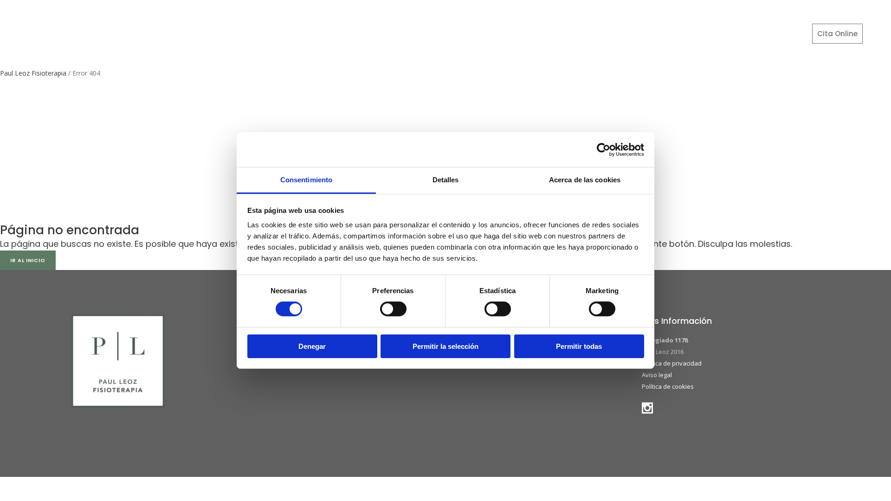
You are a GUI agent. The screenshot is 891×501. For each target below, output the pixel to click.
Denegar (312, 346)
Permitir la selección (445, 346)
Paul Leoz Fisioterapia (33, 73)
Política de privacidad (672, 363)
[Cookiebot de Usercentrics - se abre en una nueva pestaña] (603, 149)
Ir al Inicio (27, 260)
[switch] (393, 309)
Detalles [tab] (446, 180)
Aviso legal (657, 375)
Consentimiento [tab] (306, 180)
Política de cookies (668, 386)
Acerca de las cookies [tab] (584, 180)
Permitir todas (579, 346)
